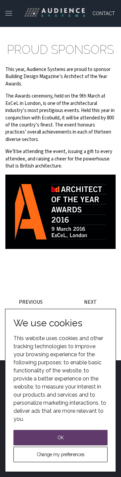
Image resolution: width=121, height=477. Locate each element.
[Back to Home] (54, 12)
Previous (31, 302)
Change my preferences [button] (60, 454)
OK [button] (60, 437)
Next (90, 302)
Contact (103, 13)
